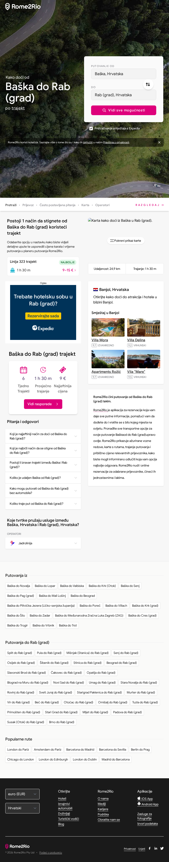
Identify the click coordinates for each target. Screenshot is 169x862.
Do (93, 87)
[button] (123, 110)
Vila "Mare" (136, 372)
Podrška (103, 814)
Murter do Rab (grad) (141, 692)
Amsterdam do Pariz (47, 749)
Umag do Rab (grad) (102, 682)
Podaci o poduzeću (50, 852)
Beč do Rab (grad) (47, 702)
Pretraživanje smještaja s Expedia (117, 128)
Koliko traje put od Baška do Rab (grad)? (36, 504)
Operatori (102, 205)
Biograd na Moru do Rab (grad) (27, 682)
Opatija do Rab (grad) (101, 673)
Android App (149, 804)
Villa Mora (100, 340)
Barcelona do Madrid (80, 749)
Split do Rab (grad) (19, 653)
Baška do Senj (130, 586)
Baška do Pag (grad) (20, 596)
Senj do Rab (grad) (126, 653)
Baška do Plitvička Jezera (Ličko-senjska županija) (41, 606)
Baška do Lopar (45, 586)
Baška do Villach (116, 606)
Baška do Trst (68, 625)
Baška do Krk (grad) (145, 606)
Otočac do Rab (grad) (78, 702)
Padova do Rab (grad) (127, 712)
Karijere (103, 809)
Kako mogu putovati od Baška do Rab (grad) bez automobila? (39, 490)
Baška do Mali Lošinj (52, 596)
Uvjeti (141, 848)
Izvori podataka (147, 824)
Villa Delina (136, 340)
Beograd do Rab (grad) (122, 663)
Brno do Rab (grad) (61, 722)
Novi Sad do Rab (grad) (68, 682)
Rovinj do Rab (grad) (20, 692)
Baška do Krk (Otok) (102, 586)
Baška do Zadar (40, 615)
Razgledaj (148, 205)
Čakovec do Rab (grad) (66, 673)
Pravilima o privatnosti (116, 142)
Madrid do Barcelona (116, 759)
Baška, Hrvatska (109, 73)
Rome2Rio (100, 410)
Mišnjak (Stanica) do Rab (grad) (87, 653)
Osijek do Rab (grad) (21, 663)
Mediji (102, 804)
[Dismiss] (159, 142)
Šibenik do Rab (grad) (54, 663)
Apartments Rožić (106, 372)
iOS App (147, 799)
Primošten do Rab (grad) (23, 712)
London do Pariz (18, 749)
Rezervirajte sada (43, 316)
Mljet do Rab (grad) (95, 712)
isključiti (88, 142)
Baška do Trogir (17, 625)
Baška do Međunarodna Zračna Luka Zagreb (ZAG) (89, 615)
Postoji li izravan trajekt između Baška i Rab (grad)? (38, 465)
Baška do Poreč (90, 606)
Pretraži (11, 205)
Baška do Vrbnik (43, 625)
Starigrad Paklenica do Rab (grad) (99, 692)
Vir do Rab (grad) (18, 702)
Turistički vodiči (68, 819)
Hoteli (62, 798)
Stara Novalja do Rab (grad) (139, 682)
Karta (85, 205)
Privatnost (130, 848)
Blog (61, 824)
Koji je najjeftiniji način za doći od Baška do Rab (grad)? (38, 436)
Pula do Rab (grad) (49, 653)
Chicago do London (20, 759)
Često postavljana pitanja (57, 205)
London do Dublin (85, 759)
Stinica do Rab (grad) (87, 663)
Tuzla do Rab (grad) (145, 702)
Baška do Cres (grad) (142, 615)
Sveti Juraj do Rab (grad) (55, 692)
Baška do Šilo (16, 615)
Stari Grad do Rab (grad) (61, 712)
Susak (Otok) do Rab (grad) (25, 722)
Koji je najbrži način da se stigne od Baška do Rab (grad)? (38, 450)
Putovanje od (102, 66)
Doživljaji (64, 813)
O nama (103, 798)
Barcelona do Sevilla (112, 749)
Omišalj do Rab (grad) (112, 702)
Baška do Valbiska (72, 586)
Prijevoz (28, 205)
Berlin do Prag (140, 749)
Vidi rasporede (40, 404)
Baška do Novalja (18, 586)
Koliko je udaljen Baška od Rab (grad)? (35, 478)
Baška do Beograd (83, 596)
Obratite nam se (109, 820)
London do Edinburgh (53, 759)
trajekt (18, 108)
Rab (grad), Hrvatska (113, 95)
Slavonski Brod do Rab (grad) (26, 673)
